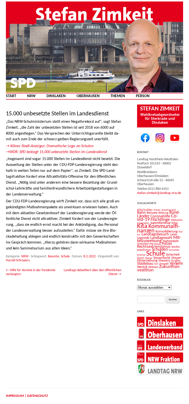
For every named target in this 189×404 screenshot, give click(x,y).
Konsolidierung (167, 231)
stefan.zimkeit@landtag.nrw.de (159, 193)
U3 (156, 263)
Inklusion (177, 220)
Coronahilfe (160, 216)
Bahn (141, 213)
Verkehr (176, 264)
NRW (31, 96)
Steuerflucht (161, 258)
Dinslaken (56, 96)
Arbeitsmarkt (168, 210)
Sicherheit (173, 255)
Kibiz (175, 223)
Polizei (167, 244)
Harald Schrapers (18, 260)
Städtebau (145, 264)
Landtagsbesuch (155, 234)
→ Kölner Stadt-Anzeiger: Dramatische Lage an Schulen (50, 146)
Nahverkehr (171, 241)
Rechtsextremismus (154, 247)
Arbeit (157, 210)
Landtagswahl (161, 238)
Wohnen (153, 267)
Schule (65, 256)
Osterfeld (142, 244)
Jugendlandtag (160, 223)
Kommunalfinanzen (158, 229)
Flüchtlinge (160, 220)
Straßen (175, 260)
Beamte (53, 256)
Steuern (164, 261)
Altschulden (145, 209)
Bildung (163, 212)
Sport (140, 258)
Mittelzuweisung (159, 239)
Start (11, 96)
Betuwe (152, 213)
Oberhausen (88, 96)
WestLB (142, 267)
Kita (142, 226)
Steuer (148, 258)
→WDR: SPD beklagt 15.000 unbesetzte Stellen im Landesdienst (56, 152)
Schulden (160, 249)
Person (143, 96)
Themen (117, 96)
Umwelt (164, 263)
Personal (155, 244)
